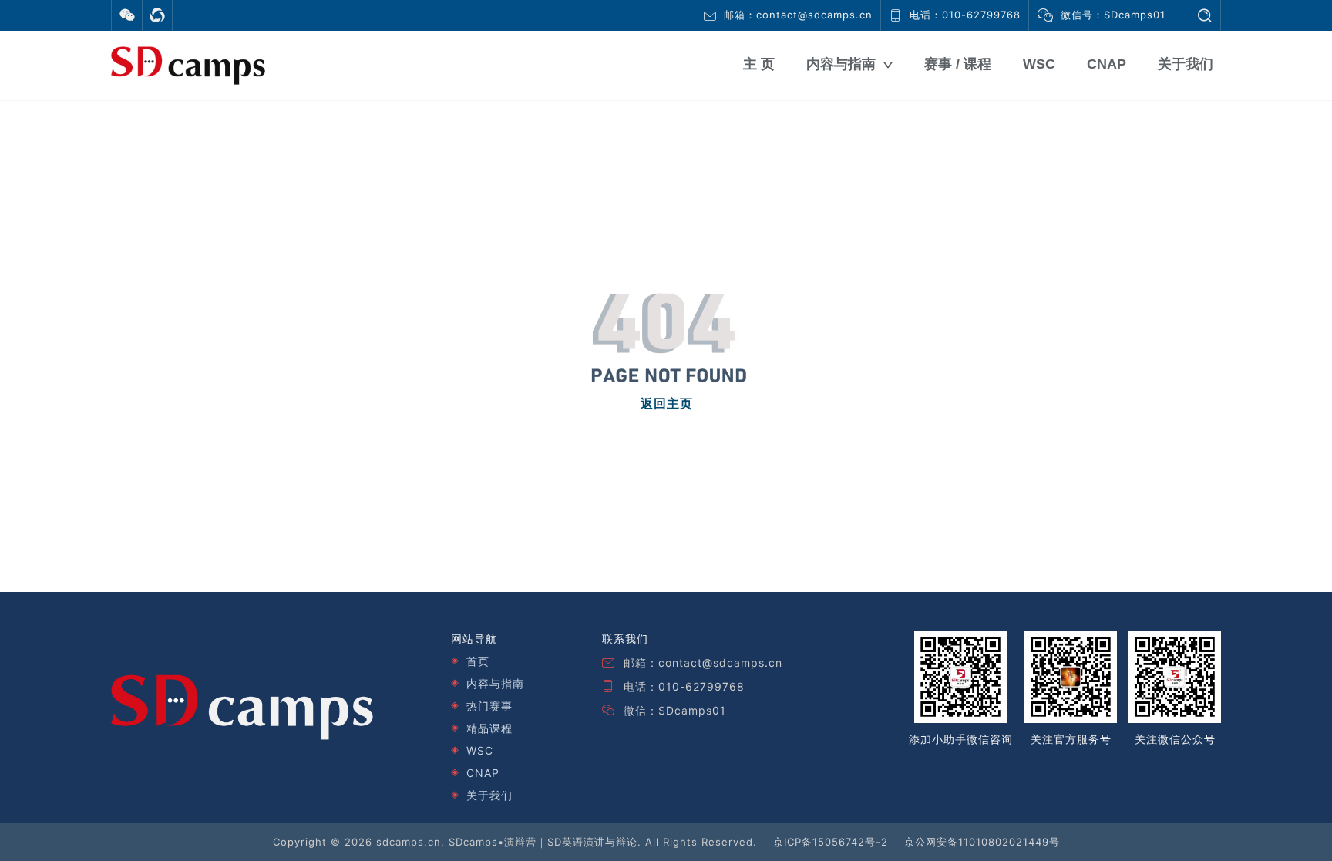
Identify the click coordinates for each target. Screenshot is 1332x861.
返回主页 (667, 403)
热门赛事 (489, 705)
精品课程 (489, 728)
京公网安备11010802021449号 (982, 842)
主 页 (759, 64)
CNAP (1106, 64)
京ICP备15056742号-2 (830, 842)
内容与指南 (841, 64)
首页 (477, 661)
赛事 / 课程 (957, 64)
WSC (1039, 64)
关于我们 (1185, 64)
